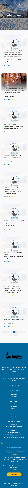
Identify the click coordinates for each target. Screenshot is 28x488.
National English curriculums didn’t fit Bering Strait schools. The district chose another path (15, 459)
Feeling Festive (9, 96)
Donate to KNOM (14, 401)
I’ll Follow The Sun (10, 193)
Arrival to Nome (20, 50)
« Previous (5, 332)
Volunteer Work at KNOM (16, 54)
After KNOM (14, 50)
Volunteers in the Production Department (13, 191)
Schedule (14, 396)
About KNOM (14, 394)
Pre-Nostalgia (8, 161)
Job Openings (14, 408)
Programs (14, 406)
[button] (9, 386)
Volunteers (6, 56)
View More (7, 65)
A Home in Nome (9, 226)
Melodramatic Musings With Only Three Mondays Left (13, 127)
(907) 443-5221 (14, 425)
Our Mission (6, 90)
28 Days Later (8, 323)
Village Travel (17, 52)
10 (11, 335)
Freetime (6, 52)
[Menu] (19, 4)
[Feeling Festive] (14, 82)
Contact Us (14, 411)
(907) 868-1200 (14, 436)
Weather (14, 403)
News (14, 399)
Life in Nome (11, 52)
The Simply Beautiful (11, 292)
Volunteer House (7, 54)
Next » (15, 335)
